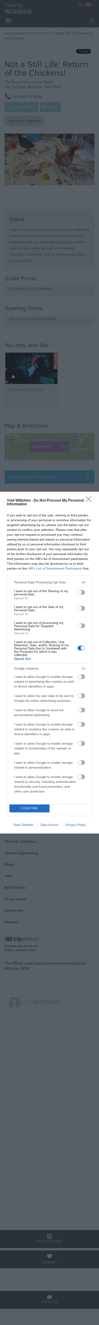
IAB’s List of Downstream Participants (55, 568)
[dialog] (49, 663)
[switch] (81, 592)
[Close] (90, 500)
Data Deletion (23, 825)
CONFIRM (29, 808)
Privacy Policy (76, 825)
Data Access (49, 825)
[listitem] (49, 582)
